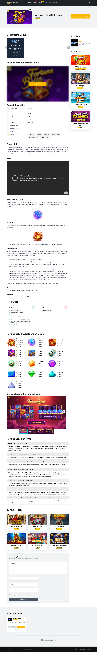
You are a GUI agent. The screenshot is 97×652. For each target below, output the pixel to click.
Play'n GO (80, 106)
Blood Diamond (16, 526)
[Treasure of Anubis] (16, 543)
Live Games (48, 2)
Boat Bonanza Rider (80, 104)
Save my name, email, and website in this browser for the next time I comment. (30, 595)
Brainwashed (37, 526)
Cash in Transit (59, 526)
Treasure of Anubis (16, 545)
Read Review (12, 626)
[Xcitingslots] (13, 2)
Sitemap (88, 649)
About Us (26, 649)
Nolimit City (16, 528)
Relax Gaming (59, 528)
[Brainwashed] (37, 524)
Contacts (30, 649)
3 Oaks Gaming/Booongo (80, 69)
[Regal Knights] (80, 83)
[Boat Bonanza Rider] (80, 102)
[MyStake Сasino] (74, 46)
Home (29, 2)
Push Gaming (59, 547)
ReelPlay (80, 127)
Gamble (39, 134)
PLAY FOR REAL (79, 16)
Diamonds (31, 134)
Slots (35, 2)
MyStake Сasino (15, 45)
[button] (63, 411)
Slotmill (37, 547)
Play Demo (38, 84)
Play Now (21, 626)
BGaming (38, 18)
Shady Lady (37, 528)
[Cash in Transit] (59, 524)
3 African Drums (80, 67)
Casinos (40, 2)
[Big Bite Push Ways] (59, 543)
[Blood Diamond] (16, 524)
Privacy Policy (82, 649)
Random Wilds (44, 137)
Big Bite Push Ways (59, 545)
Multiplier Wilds (56, 134)
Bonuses (55, 2)
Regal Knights (80, 86)
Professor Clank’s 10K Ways (80, 124)
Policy (76, 649)
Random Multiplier (33, 137)
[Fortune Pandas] (37, 543)
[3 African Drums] (80, 65)
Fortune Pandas (37, 545)
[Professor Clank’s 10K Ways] (80, 121)
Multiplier (46, 134)
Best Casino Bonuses (18, 34)
